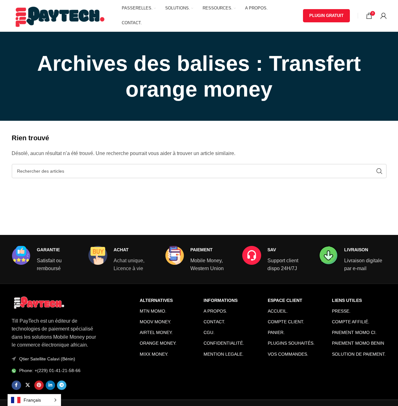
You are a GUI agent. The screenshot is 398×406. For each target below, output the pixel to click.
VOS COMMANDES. (288, 354)
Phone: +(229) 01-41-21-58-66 (50, 370)
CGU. (209, 332)
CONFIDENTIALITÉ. (224, 343)
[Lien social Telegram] (61, 385)
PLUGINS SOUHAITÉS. (291, 343)
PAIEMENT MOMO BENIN (358, 343)
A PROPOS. (215, 311)
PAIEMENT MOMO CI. (354, 332)
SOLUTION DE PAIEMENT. (359, 354)
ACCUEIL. (278, 311)
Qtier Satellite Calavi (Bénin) (47, 358)
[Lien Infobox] (45, 259)
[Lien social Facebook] (16, 385)
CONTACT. (214, 321)
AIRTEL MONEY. (156, 332)
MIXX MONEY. (154, 354)
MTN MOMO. (153, 311)
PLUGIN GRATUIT (326, 15)
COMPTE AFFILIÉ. (350, 321)
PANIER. (276, 332)
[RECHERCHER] (379, 171)
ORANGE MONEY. (158, 343)
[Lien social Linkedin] (50, 385)
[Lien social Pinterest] (39, 385)
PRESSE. (341, 311)
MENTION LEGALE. (224, 354)
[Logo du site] (59, 15)
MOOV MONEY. (155, 321)
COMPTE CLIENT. (286, 321)
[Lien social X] (27, 385)
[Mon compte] (383, 15)
